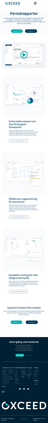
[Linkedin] (24, 389)
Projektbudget (5, 377)
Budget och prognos (4, 371)
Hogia (16, 376)
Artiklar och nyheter (30, 374)
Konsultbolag (24, 369)
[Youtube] (28, 389)
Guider (29, 371)
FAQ (28, 377)
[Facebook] (20, 389)
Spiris (16, 371)
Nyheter (35, 376)
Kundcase (30, 372)
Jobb (35, 378)
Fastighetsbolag (24, 375)
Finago (16, 377)
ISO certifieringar (36, 371)
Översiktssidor (5, 374)
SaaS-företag (22, 376)
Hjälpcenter (36, 382)
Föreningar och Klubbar (23, 373)
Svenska (3, 390)
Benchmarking (5, 383)
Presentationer (5, 379)
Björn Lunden (16, 374)
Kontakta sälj (36, 375)
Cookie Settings (24, 418)
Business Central (17, 379)
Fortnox (16, 369)
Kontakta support (36, 384)
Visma (16, 372)
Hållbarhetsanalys (5, 382)
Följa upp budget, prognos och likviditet (11, 377)
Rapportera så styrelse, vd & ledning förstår (11, 372)
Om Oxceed (36, 369)
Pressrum (36, 373)
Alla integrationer (17, 382)
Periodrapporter (5, 376)
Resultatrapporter (5, 369)
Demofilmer (30, 369)
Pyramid (16, 381)
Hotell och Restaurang (23, 371)
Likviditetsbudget (5, 380)
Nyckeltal (4, 373)
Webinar (29, 376)
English (3, 392)
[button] (24, 55)
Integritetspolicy (36, 418)
